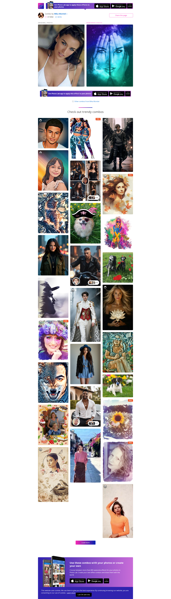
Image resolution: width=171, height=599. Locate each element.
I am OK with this (83, 595)
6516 (60, 17)
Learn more (71, 593)
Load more (86, 543)
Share (121, 15)
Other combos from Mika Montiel (86, 101)
